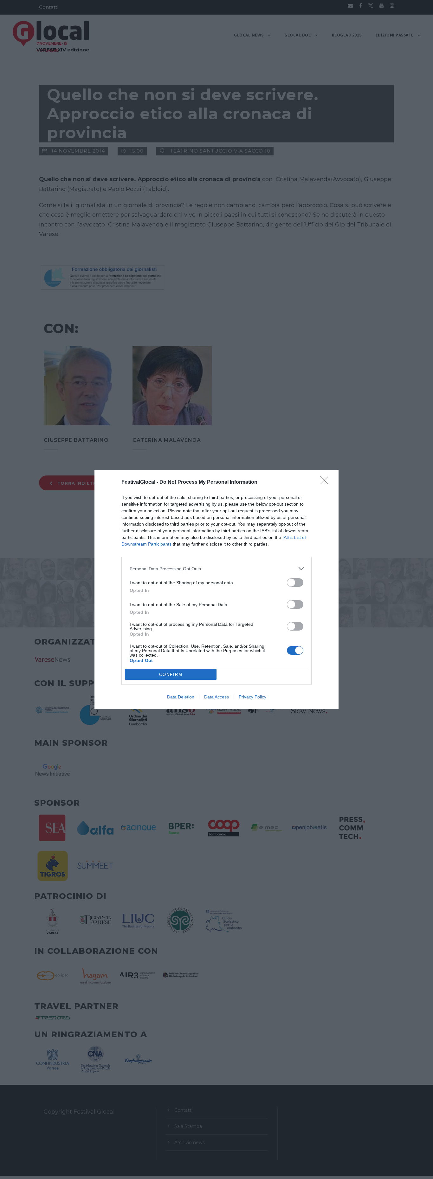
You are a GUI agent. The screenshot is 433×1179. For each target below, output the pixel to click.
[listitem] (216, 568)
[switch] (295, 582)
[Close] (326, 482)
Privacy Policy (252, 696)
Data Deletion (180, 696)
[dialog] (216, 589)
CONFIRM (171, 674)
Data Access (216, 696)
